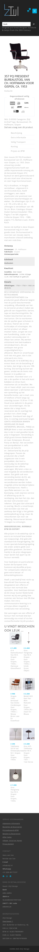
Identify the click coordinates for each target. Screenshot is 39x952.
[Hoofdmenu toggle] (34, 11)
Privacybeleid (8, 844)
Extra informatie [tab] (18, 137)
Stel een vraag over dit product (18, 127)
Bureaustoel (22, 122)
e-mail (20, 618)
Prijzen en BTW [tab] (18, 151)
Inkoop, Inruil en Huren (12, 840)
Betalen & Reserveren (11, 834)
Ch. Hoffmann (20, 249)
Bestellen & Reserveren (12, 827)
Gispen (18, 124)
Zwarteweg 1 (8, 921)
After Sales (7, 837)
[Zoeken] (34, 24)
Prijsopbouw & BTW (11, 830)
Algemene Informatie (11, 823)
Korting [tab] (14, 146)
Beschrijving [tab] (16, 133)
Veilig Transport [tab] (18, 142)
